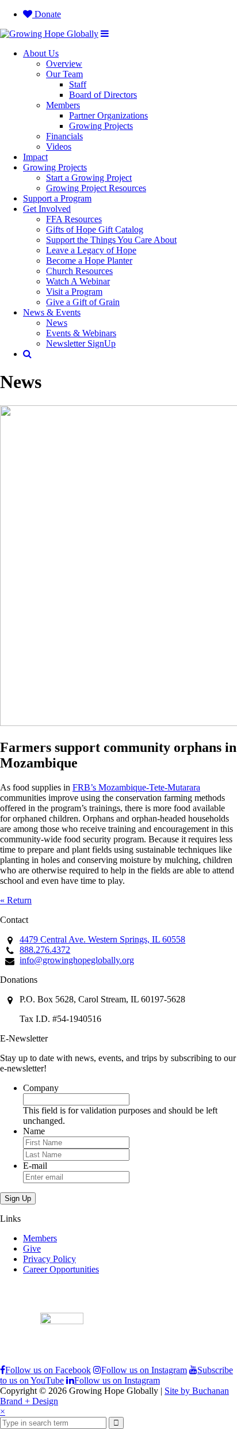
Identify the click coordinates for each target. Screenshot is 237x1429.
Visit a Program (74, 292)
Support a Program (57, 198)
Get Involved (47, 209)
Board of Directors (103, 95)
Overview (64, 64)
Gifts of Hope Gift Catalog (94, 229)
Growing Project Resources (96, 188)
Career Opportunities (61, 1269)
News (56, 323)
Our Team (64, 74)
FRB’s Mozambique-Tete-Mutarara (136, 787)
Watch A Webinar (78, 281)
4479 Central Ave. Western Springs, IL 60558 (102, 939)
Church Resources (79, 271)
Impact (35, 157)
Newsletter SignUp (81, 343)
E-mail (35, 1165)
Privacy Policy (49, 1259)
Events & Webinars (81, 333)
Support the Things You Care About (111, 240)
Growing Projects (101, 126)
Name (34, 1131)
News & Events (52, 312)
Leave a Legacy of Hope (91, 250)
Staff (77, 84)
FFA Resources (74, 219)
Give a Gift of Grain (83, 302)
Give (32, 1248)
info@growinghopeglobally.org (77, 960)
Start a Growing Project (89, 178)
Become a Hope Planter (89, 260)
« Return (16, 900)
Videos (58, 146)
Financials (64, 136)
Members (63, 105)
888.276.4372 (45, 950)
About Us (41, 53)
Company (41, 1088)
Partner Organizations (108, 115)
